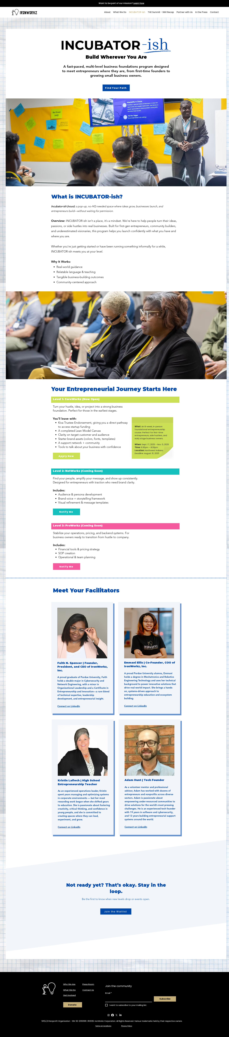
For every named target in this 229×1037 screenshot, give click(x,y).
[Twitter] (116, 1015)
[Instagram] (108, 1015)
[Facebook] (112, 1015)
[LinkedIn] (120, 1015)
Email (108, 993)
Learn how (138, 3)
